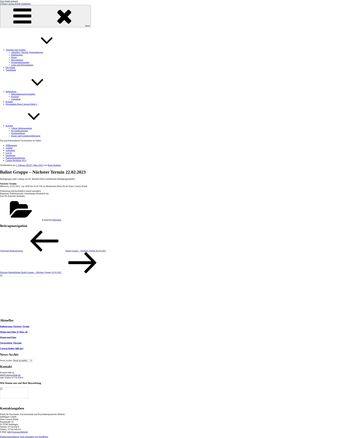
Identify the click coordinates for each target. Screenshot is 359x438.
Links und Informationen (22, 65)
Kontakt (9, 101)
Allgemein (56, 220)
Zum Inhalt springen (9, 1)
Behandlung (11, 91)
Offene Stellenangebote (21, 128)
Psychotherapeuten (19, 131)
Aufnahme (16, 99)
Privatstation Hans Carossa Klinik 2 (21, 104)
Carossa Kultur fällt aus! (11, 348)
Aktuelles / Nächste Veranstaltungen (27, 52)
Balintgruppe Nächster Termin (14, 326)
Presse (14, 57)
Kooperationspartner (20, 62)
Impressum (10, 155)
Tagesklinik (11, 70)
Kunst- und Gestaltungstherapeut (25, 136)
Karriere (9, 126)
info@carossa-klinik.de (10, 375)
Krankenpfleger (18, 133)
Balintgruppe (17, 55)
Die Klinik (10, 67)
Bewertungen (17, 60)
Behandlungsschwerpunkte (23, 94)
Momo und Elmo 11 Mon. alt (13, 332)
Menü (87, 26)
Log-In (9, 153)
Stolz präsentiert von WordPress (34, 436)
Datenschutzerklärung (15, 158)
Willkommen (11, 145)
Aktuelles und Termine (16, 50)
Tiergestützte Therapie (11, 343)
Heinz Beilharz (54, 165)
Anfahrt (9, 148)
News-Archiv (6, 360)
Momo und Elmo (8, 337)
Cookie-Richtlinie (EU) (16, 160)
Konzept (15, 96)
